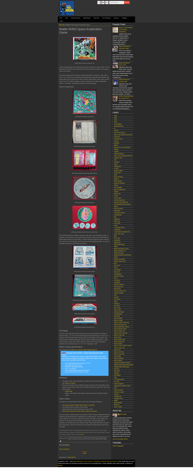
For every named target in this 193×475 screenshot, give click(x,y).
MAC (115, 236)
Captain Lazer (118, 158)
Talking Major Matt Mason (121, 367)
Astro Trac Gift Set (119, 132)
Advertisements (118, 126)
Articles (116, 130)
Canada (116, 151)
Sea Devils (117, 299)
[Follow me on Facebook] (99, 2)
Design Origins (118, 170)
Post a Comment (64, 449)
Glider (116, 206)
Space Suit (117, 350)
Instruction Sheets (119, 212)
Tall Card (116, 369)
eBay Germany (118, 177)
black (67, 383)
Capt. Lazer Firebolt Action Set (123, 155)
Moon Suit (117, 265)
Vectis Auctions (118, 390)
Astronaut (117, 137)
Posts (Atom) (71, 457)
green (73, 383)
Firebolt (116, 191)
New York (117, 272)
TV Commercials (119, 379)
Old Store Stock (118, 276)
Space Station (118, 343)
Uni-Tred (116, 381)
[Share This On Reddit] (105, 438)
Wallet (116, 400)
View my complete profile (120, 439)
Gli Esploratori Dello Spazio (122, 204)
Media (116, 257)
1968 (84, 350)
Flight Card (117, 193)
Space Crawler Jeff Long (121, 322)
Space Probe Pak (119, 335)
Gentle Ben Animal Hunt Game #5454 (73, 411)
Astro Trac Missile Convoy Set (123, 134)
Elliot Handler (118, 181)
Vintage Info (117, 396)
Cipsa (115, 164)
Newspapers (117, 274)
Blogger (60, 465)
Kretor (116, 225)
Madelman (117, 240)
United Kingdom (119, 383)
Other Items (96, 18)
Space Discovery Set (120, 324)
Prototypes (124, 18)
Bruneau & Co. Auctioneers (122, 147)
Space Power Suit (119, 331)
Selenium (117, 303)
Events (116, 185)
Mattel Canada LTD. (120, 250)
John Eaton (81, 434)
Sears (115, 301)
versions (116, 394)
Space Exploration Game (121, 326)
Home (63, 25)
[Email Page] (60, 441)
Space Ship (68, 391)
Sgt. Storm (117, 307)
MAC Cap (117, 238)
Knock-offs (117, 223)
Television (117, 371)
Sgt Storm (117, 305)
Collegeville (117, 166)
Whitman (116, 404)
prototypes (117, 282)
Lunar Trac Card (119, 234)
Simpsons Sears (119, 312)
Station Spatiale (118, 358)
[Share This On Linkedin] (97, 438)
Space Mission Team (120, 329)
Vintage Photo (118, 398)
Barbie (116, 145)
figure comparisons (119, 189)
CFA (115, 160)
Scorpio (116, 297)
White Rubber (118, 402)
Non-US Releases (106, 18)
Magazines (117, 242)
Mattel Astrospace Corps (121, 248)
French (116, 196)
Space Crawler (118, 320)
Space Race (117, 337)
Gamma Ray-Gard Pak (121, 202)
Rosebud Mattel (118, 293)
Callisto (116, 149)
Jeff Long (116, 221)
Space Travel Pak (119, 354)
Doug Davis (117, 172)
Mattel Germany (119, 253)
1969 (115, 118)
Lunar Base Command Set (122, 231)
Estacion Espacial (119, 183)
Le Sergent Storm (119, 227)
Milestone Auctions (119, 259)
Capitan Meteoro (119, 153)
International (117, 215)
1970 (115, 120)
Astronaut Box (118, 139)
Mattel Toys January (77, 350)
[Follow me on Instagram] (103, 2)
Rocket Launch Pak (120, 291)
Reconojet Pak (118, 286)
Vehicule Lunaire (119, 392)
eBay (115, 174)
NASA (116, 267)
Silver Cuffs (117, 310)
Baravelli (116, 143)
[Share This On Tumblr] (102, 438)
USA (115, 388)
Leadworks (117, 229)
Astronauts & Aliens (75, 18)
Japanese (117, 219)
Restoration (117, 288)
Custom (116, 168)
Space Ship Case (119, 341)
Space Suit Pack (119, 352)
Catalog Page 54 (91, 350)
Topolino (116, 373)
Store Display (118, 360)
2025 (115, 122)
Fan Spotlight (118, 187)
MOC (115, 263)
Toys (115, 377)
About (66, 18)
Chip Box (116, 162)
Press (115, 278)
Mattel (116, 246)
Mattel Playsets (87, 18)
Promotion (117, 280)
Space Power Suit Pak (120, 333)
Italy (115, 217)
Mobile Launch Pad (120, 261)
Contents (91, 405)
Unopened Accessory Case (122, 385)
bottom (88, 411)
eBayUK (116, 179)
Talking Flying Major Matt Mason (123, 364)
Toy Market (117, 375)
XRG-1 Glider (118, 407)
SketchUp (117, 316)
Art (115, 128)
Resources (116, 18)
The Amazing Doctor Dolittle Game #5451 (74, 405)
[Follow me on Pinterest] (106, 2)
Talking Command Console (122, 362)
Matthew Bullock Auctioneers (122, 255)
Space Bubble (118, 318)
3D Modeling (118, 124)
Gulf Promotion (118, 208)
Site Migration (118, 314)
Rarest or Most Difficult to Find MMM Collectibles (126, 29)
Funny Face (117, 198)
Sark (115, 295)
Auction (116, 141)
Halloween (117, 210)
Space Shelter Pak (119, 339)
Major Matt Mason (119, 244)
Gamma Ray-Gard (119, 200)
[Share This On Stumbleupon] (99, 438)
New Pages (117, 269)
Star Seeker (117, 356)
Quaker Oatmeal (119, 284)
